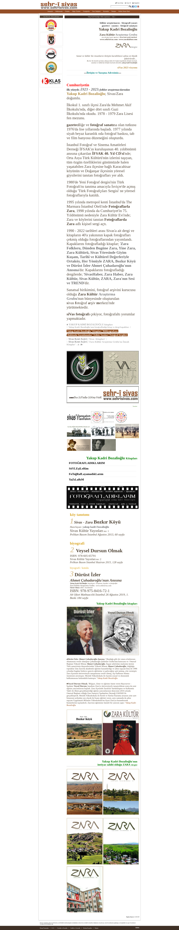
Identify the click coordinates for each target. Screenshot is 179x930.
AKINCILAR (47, 923)
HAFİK (91, 923)
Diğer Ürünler (76, 11)
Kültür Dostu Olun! (124, 11)
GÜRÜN (86, 923)
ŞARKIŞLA (116, 923)
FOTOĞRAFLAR (49, 924)
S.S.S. (53, 928)
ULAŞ (127, 923)
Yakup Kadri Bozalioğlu (86, 94)
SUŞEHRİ (122, 923)
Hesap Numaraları (44, 928)
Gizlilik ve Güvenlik (75, 928)
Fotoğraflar (86, 11)
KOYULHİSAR (109, 923)
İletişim (113, 11)
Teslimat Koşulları (87, 928)
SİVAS (41, 923)
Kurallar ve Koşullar (62, 928)
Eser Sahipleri (96, 11)
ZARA (42, 924)
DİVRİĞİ (61, 923)
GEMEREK (75, 923)
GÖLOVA (81, 923)
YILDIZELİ (133, 923)
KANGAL (102, 923)
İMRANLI (96, 923)
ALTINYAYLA (54, 923)
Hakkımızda (58, 11)
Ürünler (67, 11)
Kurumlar (106, 11)
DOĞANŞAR (68, 923)
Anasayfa (50, 11)
